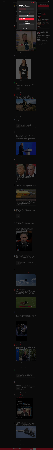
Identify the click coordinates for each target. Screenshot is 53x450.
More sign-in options (27, 28)
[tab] (22, 9)
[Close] (18, 2)
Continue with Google (27, 23)
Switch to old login (33, 2)
